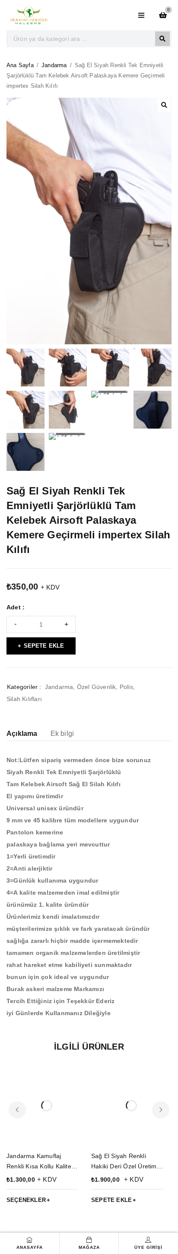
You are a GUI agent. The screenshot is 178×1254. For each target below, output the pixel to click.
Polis (126, 686)
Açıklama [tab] (22, 733)
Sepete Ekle (44, 645)
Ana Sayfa (20, 65)
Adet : (15, 607)
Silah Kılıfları (24, 698)
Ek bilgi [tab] (62, 733)
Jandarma (54, 65)
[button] (164, 105)
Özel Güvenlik (96, 686)
